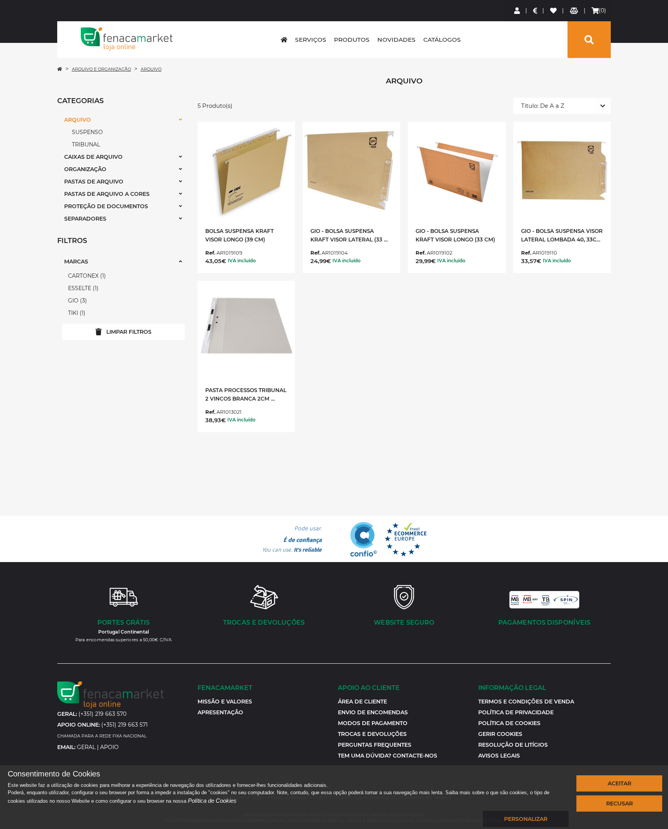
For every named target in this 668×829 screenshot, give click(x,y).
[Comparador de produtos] (574, 10)
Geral (86, 747)
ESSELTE (82, 288)
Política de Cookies (212, 800)
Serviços (310, 39)
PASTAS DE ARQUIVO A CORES (107, 193)
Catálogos (442, 39)
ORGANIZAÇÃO (85, 169)
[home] (284, 39)
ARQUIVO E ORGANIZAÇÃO (101, 69)
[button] (500, 733)
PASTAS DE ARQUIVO (93, 181)
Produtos (352, 39)
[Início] (59, 69)
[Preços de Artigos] (535, 10)
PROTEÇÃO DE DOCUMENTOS (106, 206)
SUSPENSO (87, 132)
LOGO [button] (126, 39)
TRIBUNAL (86, 144)
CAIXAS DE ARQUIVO (93, 156)
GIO (76, 300)
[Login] (517, 10)
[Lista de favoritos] (554, 10)
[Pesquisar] (589, 39)
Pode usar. (292, 539)
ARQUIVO (151, 69)
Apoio (109, 747)
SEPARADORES (85, 218)
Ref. (210, 253)
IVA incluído (242, 260)
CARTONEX (86, 275)
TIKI (76, 312)
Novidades (396, 39)
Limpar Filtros (129, 331)
